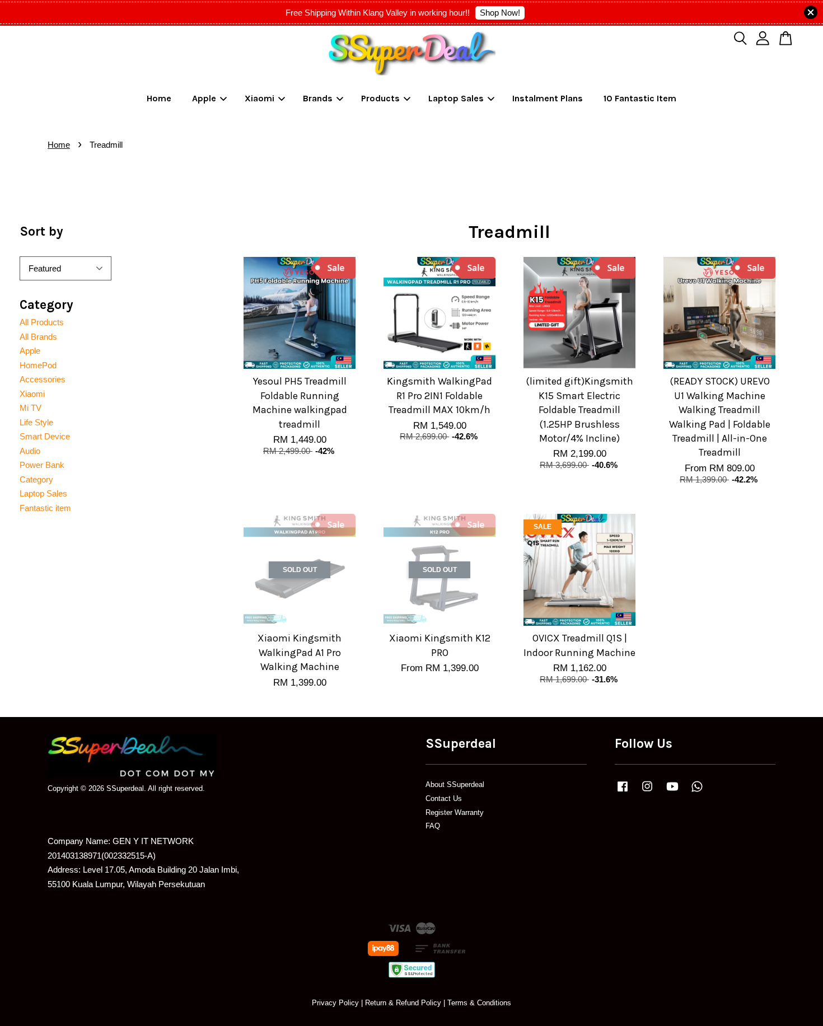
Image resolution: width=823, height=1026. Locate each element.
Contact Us (443, 798)
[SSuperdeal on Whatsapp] (697, 792)
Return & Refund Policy (403, 1003)
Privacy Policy (335, 1003)
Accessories (43, 379)
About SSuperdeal (454, 784)
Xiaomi (259, 98)
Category (36, 479)
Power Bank (42, 465)
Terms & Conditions (479, 1003)
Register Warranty (454, 812)
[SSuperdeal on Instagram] (647, 792)
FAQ (432, 826)
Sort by (41, 231)
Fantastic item (45, 508)
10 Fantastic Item (640, 98)
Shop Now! (500, 12)
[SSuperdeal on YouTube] (672, 792)
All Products (42, 322)
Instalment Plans (547, 98)
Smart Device (45, 436)
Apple (204, 98)
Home (159, 98)
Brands (318, 98)
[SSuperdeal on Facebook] (622, 792)
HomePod (38, 365)
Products (380, 98)
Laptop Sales (456, 98)
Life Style (36, 422)
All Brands (38, 336)
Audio (30, 451)
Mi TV (30, 408)
